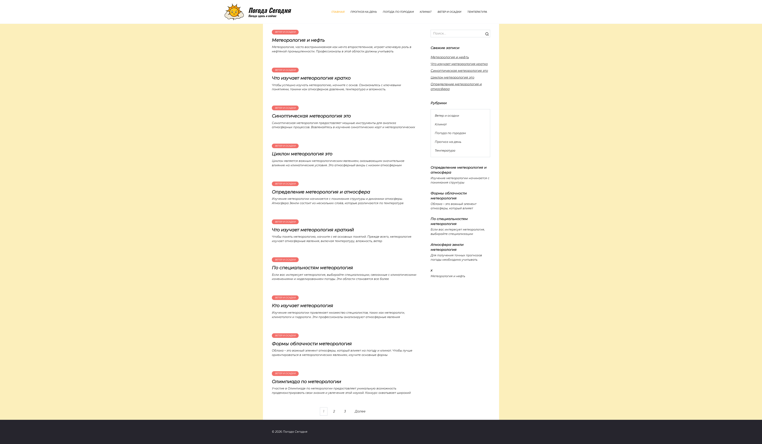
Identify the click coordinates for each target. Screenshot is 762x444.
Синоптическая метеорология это (311, 116)
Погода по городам (398, 11)
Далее (360, 411)
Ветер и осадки (449, 11)
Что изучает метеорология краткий (313, 230)
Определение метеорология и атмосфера (321, 192)
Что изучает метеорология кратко (311, 78)
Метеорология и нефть (298, 40)
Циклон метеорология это (302, 154)
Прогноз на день (363, 11)
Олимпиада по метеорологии (306, 381)
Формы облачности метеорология (312, 343)
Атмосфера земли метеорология (447, 247)
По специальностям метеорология (312, 267)
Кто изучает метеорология (302, 305)
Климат (426, 11)
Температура (477, 11)
